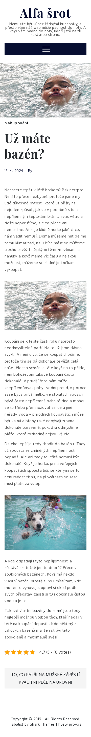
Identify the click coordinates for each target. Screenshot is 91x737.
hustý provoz (69, 724)
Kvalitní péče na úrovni (45, 682)
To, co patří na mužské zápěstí (45, 674)
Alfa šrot (45, 13)
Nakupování (16, 123)
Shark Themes (43, 724)
